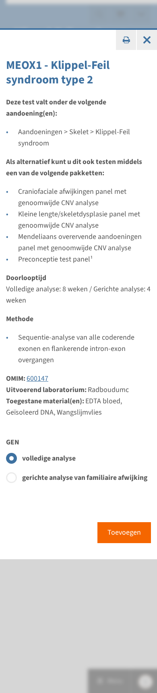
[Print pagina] (126, 40)
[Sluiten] (147, 40)
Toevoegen (124, 532)
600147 (37, 378)
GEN (12, 442)
